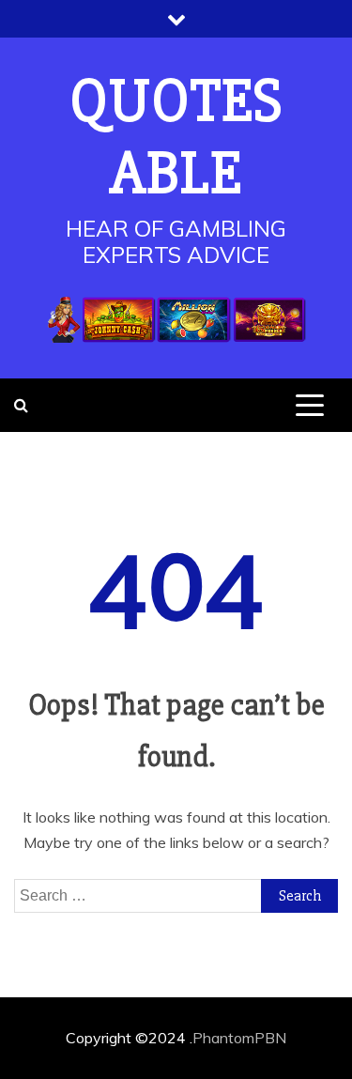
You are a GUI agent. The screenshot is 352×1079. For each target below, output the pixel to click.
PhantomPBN (239, 1037)
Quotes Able (176, 137)
